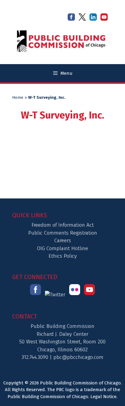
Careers (62, 240)
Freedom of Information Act (63, 225)
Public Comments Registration (62, 233)
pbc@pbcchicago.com (78, 357)
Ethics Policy (63, 256)
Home (17, 97)
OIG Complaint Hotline (62, 248)
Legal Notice (103, 396)
